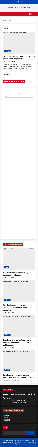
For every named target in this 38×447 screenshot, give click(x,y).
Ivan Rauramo (7, 380)
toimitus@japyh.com (18, 400)
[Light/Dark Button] (30, 14)
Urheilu (7, 267)
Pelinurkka (8, 51)
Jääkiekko (7, 300)
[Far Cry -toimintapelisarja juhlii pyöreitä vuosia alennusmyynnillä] (19, 43)
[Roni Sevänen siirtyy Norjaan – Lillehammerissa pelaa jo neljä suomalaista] (19, 291)
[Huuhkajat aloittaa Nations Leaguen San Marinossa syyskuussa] (19, 259)
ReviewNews (30, 443)
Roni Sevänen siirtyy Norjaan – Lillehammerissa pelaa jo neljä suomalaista (15, 307)
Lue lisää (7, 75)
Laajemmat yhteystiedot (20, 402)
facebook (6, 415)
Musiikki (7, 370)
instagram (7, 419)
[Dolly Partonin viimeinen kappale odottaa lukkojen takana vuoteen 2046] (19, 361)
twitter (6, 417)
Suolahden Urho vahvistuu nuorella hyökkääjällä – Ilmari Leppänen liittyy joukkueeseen (17, 342)
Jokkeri (5, 277)
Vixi (5, 312)
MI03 (5, 61)
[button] (34, 14)
